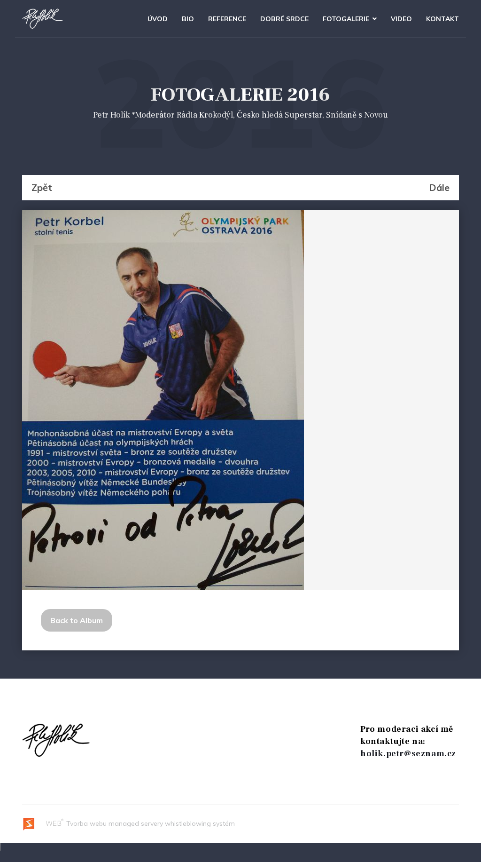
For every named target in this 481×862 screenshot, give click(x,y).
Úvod (157, 19)
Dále (439, 187)
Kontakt (442, 19)
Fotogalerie (346, 19)
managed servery (136, 823)
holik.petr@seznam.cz (408, 753)
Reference (227, 19)
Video (401, 19)
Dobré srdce (284, 19)
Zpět (41, 187)
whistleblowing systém (200, 823)
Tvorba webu (85, 823)
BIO (188, 19)
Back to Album (76, 620)
